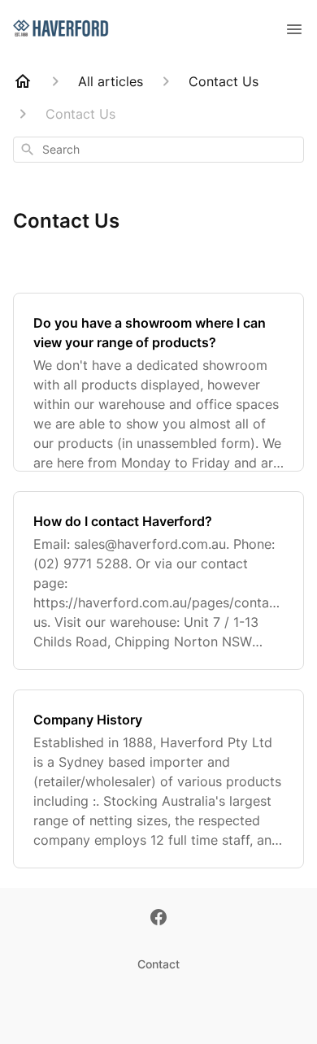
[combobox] (158, 150)
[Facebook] (158, 918)
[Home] (23, 81)
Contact (158, 964)
